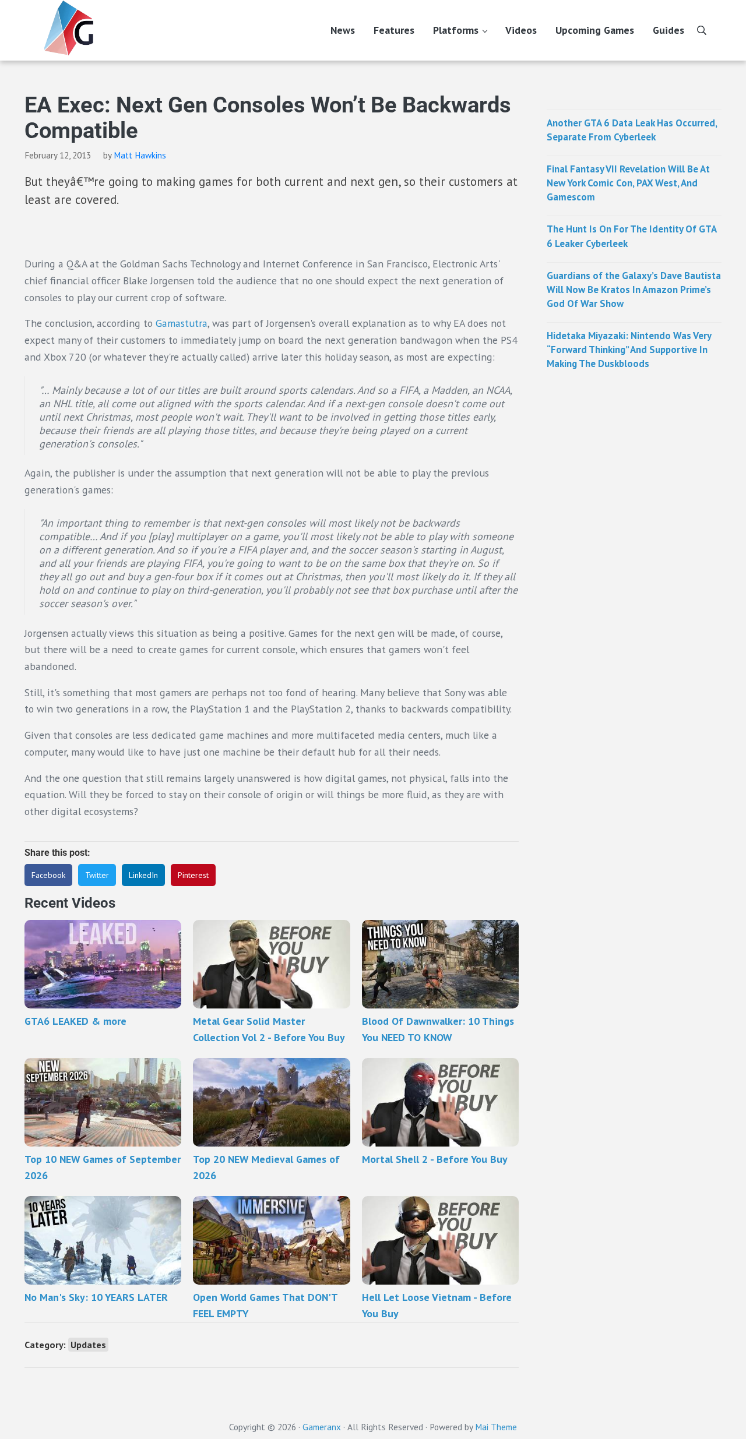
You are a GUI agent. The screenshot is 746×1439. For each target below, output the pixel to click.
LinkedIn (143, 875)
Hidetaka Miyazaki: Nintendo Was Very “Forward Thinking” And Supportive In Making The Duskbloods (629, 349)
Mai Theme (496, 1427)
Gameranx (321, 1427)
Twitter (97, 875)
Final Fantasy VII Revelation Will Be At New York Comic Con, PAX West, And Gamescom (628, 183)
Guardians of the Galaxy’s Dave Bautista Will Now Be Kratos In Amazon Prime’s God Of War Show (634, 289)
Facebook (48, 875)
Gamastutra (181, 323)
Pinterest (193, 875)
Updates (88, 1344)
